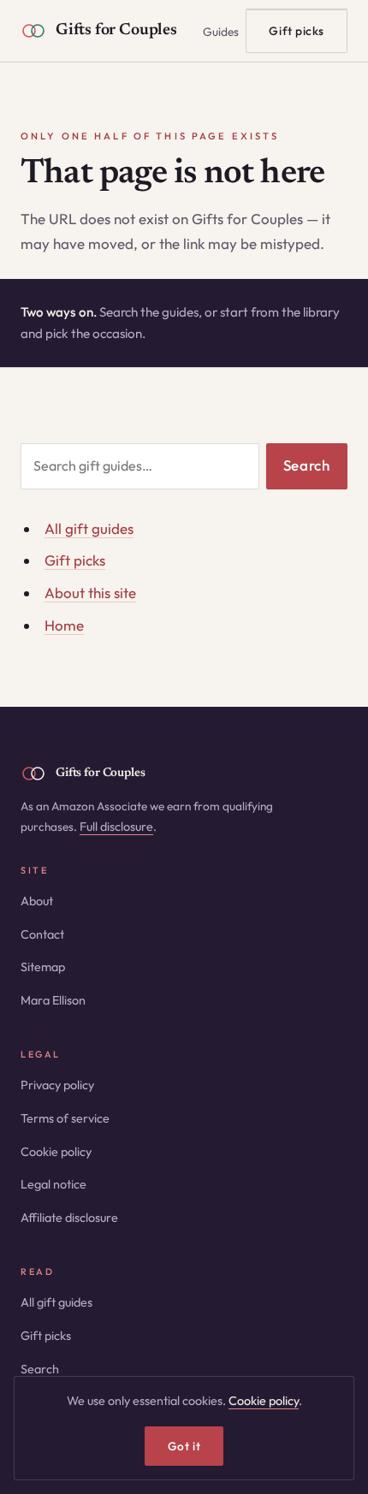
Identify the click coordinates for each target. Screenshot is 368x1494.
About (37, 901)
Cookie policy (56, 1151)
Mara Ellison (53, 1000)
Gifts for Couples (116, 30)
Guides (221, 31)
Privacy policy (57, 1085)
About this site (90, 593)
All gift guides (89, 528)
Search (306, 465)
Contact (42, 934)
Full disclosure (116, 826)
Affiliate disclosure (69, 1217)
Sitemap (43, 967)
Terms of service (65, 1118)
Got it (184, 1446)
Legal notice (53, 1184)
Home (64, 625)
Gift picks (296, 31)
